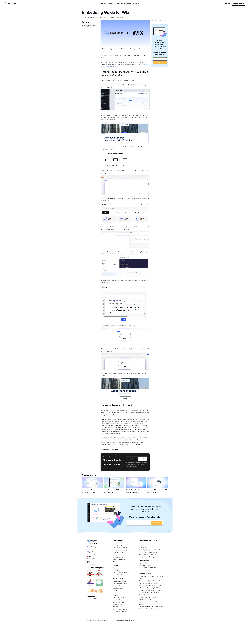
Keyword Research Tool (120, 550)
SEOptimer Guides (110, 17)
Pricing (128, 3)
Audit (159, 62)
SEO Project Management (120, 609)
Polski (154, 554)
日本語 (145, 554)
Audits (110, 3)
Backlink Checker (118, 543)
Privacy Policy (120, 620)
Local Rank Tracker (118, 597)
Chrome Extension (118, 588)
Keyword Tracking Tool (119, 552)
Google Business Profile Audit (121, 572)
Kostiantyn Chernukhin (96, 17)
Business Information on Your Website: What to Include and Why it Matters (150, 587)
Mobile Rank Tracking (119, 602)
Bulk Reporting (117, 545)
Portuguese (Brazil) (144, 557)
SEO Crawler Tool (118, 557)
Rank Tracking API (118, 604)
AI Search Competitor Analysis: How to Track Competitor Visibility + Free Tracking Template (150, 592)
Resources (135, 3)
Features (103, 3)
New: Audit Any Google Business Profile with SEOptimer (135, 491)
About (141, 543)
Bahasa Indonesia (154, 552)
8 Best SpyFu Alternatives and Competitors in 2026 (147, 598)
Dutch (150, 554)
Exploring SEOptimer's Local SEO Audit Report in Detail (157, 491)
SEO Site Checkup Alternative (147, 568)
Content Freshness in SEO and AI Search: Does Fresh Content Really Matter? (151, 608)
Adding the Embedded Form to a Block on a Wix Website (89, 26)
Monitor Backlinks (118, 555)
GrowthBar (116, 595)
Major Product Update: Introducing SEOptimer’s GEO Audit (92, 491)
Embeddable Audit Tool (120, 548)
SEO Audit (116, 568)
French (146, 552)
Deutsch (157, 550)
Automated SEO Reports (120, 583)
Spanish (141, 552)
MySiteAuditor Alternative (146, 563)
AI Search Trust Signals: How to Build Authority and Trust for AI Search (149, 582)
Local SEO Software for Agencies (122, 600)
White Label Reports (119, 559)
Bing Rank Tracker (118, 586)
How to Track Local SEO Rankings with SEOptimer (114, 491)
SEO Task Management (119, 611)
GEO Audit (116, 570)
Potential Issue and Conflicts (88, 29)
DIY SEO (115, 590)
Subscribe (142, 459)
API (114, 562)
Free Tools (116, 593)
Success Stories (120, 3)
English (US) (146, 550)
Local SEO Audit (117, 575)
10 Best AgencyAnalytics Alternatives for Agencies (151, 577)
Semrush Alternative (145, 565)
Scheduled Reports (118, 607)
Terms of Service (129, 620)
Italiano (141, 554)
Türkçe (153, 557)
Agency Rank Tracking (119, 581)
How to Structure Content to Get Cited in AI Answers (150, 603)
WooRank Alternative (145, 570)
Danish (153, 550)
